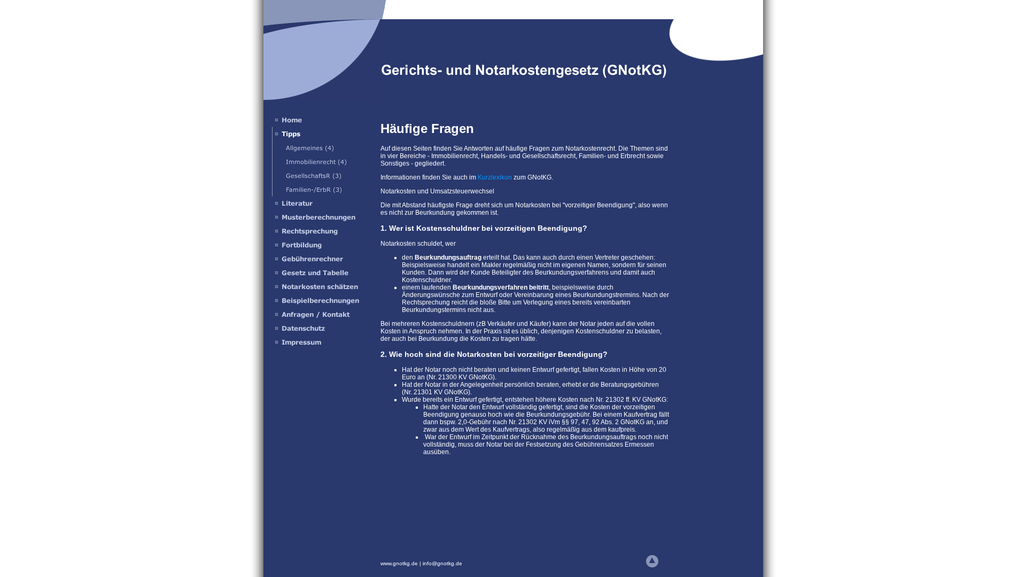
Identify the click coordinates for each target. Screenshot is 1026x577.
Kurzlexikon (495, 177)
